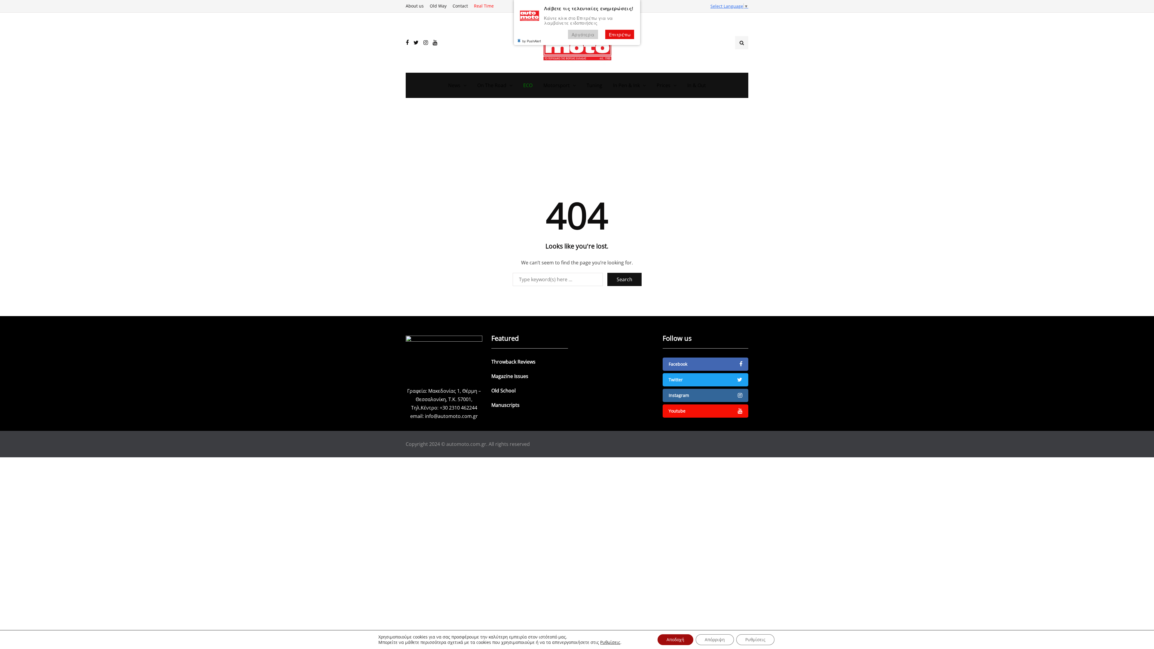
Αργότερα (583, 34)
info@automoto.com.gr (451, 416)
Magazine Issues (509, 376)
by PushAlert (531, 40)
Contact (460, 6)
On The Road (491, 85)
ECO (528, 85)
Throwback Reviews (513, 361)
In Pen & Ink (626, 85)
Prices (663, 85)
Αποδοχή (675, 639)
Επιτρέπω (619, 34)
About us (415, 6)
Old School (503, 390)
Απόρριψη (715, 639)
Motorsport (556, 85)
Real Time (484, 6)
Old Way (438, 6)
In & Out (696, 85)
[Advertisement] (577, 152)
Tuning (594, 85)
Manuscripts (505, 405)
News (454, 85)
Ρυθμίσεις (610, 642)
